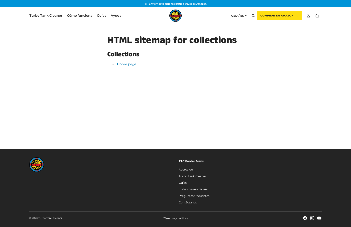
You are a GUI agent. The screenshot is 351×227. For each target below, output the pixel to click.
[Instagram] (312, 218)
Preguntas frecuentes (194, 196)
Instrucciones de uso (193, 189)
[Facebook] (305, 218)
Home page (126, 64)
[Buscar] (253, 15)
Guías (183, 183)
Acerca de (186, 170)
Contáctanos (188, 202)
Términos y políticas (176, 218)
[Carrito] (317, 15)
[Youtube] (319, 218)
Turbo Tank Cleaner (192, 176)
